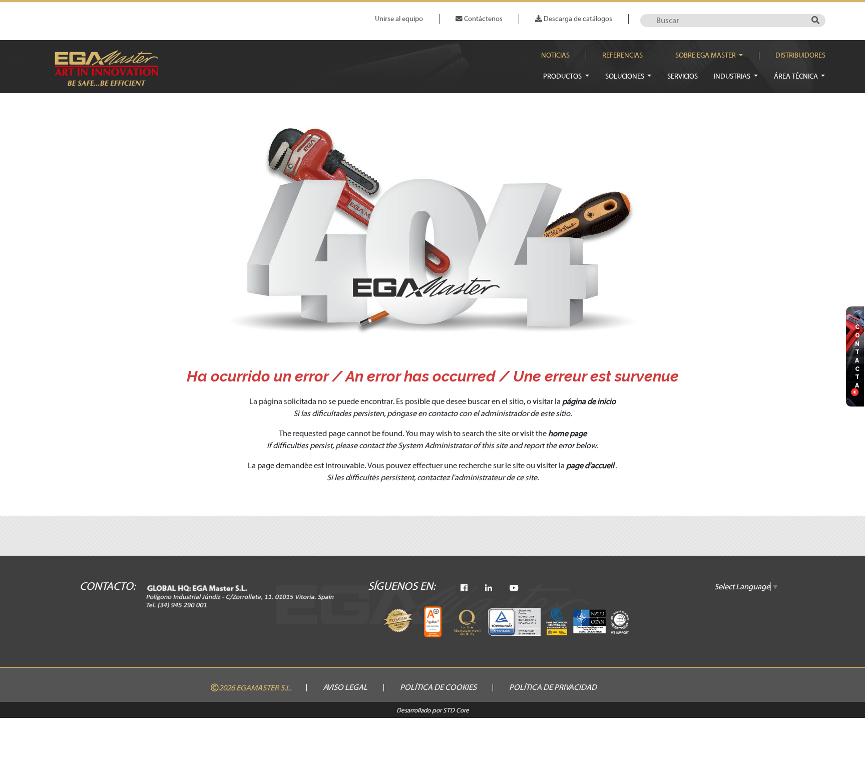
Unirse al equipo (399, 19)
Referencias (622, 55)
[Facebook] (464, 588)
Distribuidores (800, 55)
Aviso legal (345, 687)
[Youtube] (514, 588)
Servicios (682, 76)
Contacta (857, 356)
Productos (563, 76)
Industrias (733, 76)
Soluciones (625, 76)
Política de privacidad (553, 687)
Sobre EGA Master (706, 55)
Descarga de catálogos (577, 19)
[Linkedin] (488, 588)
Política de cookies (438, 687)
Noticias (555, 55)
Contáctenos (483, 19)
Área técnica (796, 76)
